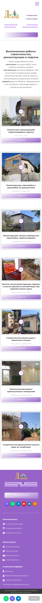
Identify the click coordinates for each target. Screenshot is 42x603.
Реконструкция (10, 27)
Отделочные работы (30, 27)
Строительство (32, 24)
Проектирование (10, 24)
